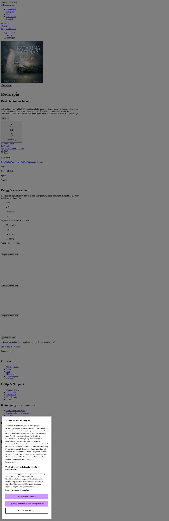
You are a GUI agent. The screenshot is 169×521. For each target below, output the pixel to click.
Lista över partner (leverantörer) (17, 490)
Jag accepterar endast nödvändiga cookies (26, 504)
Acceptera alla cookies (27, 496)
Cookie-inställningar (26, 511)
